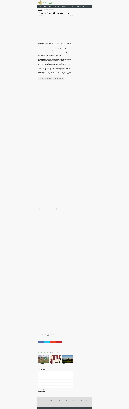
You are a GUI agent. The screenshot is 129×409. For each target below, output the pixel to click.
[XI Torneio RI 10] (67, 359)
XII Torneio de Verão (41, 363)
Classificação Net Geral (59, 78)
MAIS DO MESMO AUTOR (53, 352)
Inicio (38, 9)
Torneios (45, 6)
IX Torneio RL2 (52, 363)
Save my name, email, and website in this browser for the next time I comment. (51, 389)
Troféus (72, 6)
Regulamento (41, 78)
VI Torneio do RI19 (41, 348)
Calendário (57, 6)
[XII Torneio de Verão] (43, 359)
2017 (44, 9)
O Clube (39, 6)
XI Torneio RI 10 (64, 363)
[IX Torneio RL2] (55, 359)
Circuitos (51, 6)
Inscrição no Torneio (65, 6)
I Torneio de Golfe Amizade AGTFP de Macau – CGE (65, 349)
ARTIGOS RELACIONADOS (43, 352)
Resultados (84, 6)
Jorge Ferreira (41, 15)
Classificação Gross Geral (49, 78)
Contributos (78, 6)
